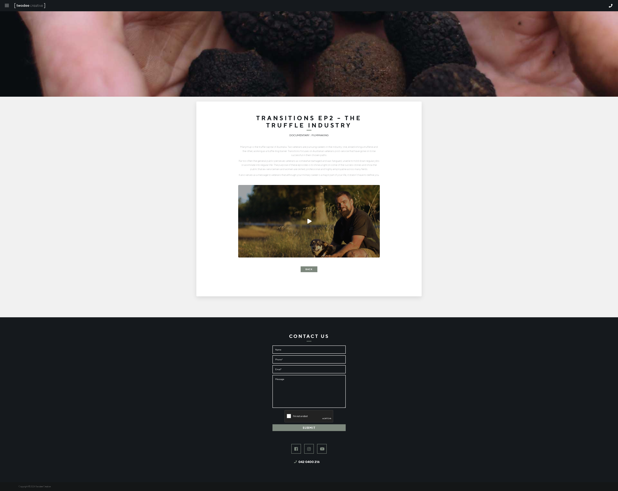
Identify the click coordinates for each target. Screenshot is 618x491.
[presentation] (309, 416)
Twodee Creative (29, 7)
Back (309, 269)
